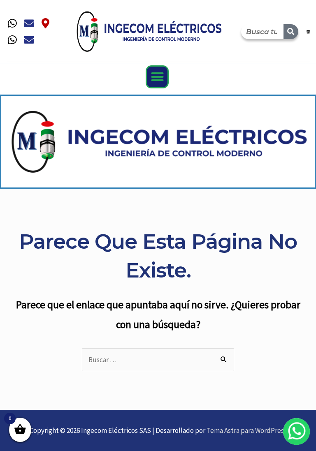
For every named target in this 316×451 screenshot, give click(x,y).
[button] (157, 76)
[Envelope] (29, 23)
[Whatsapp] (12, 23)
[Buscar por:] (158, 359)
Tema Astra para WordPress (247, 430)
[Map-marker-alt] (45, 23)
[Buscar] (290, 31)
